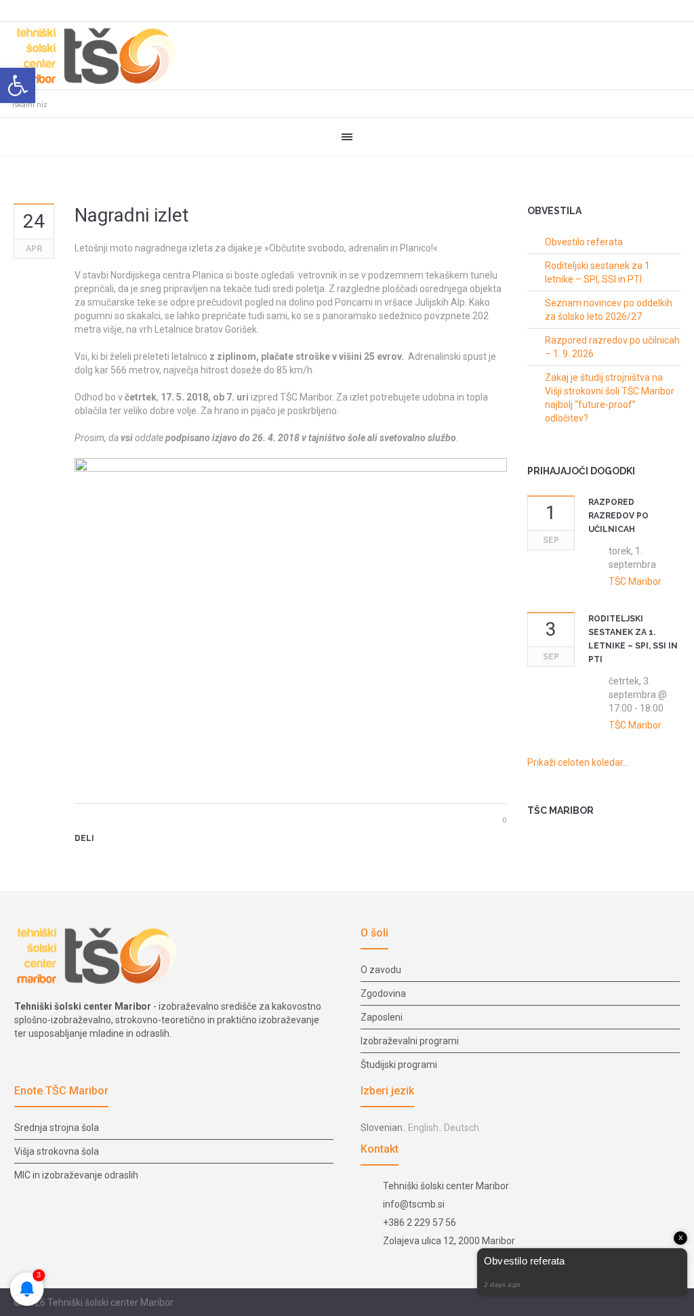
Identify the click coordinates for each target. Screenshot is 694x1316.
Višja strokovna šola (56, 1151)
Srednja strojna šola (56, 1127)
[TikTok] (673, 1303)
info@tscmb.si (414, 1204)
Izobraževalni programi (410, 1040)
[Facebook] (83, 862)
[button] (17, 85)
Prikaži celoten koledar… (578, 762)
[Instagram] (656, 1303)
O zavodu (381, 969)
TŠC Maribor (635, 581)
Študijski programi (399, 1064)
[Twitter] (104, 862)
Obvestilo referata (584, 242)
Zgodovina (383, 993)
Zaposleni (382, 1017)
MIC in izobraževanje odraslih (76, 1175)
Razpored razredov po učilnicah (618, 515)
